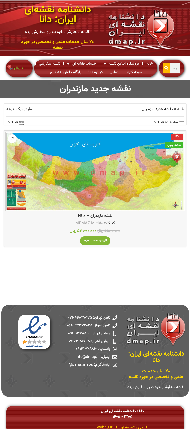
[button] (95, 240)
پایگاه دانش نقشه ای (65, 72)
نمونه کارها (134, 72)
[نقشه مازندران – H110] (95, 171)
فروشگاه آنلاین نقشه (123, 64)
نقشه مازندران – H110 (95, 216)
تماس (114, 72)
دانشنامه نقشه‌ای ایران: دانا (57, 15)
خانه (149, 64)
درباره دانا (95, 72)
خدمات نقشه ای (84, 64)
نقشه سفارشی (49, 64)
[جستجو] (166, 68)
